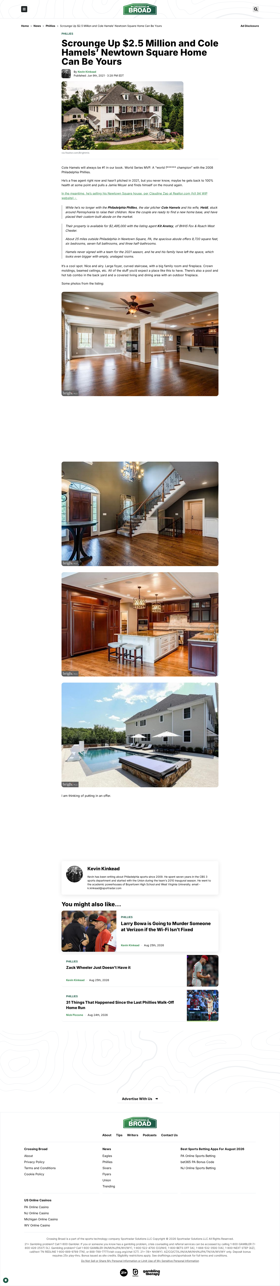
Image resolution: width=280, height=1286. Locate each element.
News (106, 1149)
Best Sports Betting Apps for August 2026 (212, 1149)
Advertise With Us (137, 1099)
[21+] (124, 1272)
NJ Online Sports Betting (198, 1168)
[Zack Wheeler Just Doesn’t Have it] (202, 971)
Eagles (107, 1156)
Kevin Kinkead (87, 71)
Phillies (67, 33)
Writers (132, 1135)
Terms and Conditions (40, 1168)
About (106, 1135)
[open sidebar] (24, 9)
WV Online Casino (37, 1225)
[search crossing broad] (256, 9)
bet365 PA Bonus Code (197, 1162)
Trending (108, 1186)
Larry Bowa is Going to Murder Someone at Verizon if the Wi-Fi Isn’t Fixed (166, 926)
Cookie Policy (34, 1174)
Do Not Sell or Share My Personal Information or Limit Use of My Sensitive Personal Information (140, 1260)
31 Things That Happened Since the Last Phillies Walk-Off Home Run (120, 1005)
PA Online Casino (36, 1207)
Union (106, 1180)
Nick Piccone (74, 1014)
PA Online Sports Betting (198, 1156)
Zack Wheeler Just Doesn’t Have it (98, 967)
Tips (119, 1135)
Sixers (106, 1168)
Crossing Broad (35, 1149)
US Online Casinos (37, 1200)
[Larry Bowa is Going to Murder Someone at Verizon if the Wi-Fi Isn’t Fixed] (89, 931)
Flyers (106, 1174)
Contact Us (169, 1135)
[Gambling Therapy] (151, 1272)
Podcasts (150, 1135)
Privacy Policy (34, 1162)
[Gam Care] (135, 1272)
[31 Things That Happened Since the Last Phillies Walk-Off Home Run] (202, 1005)
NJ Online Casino (36, 1213)
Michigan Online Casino (41, 1219)
